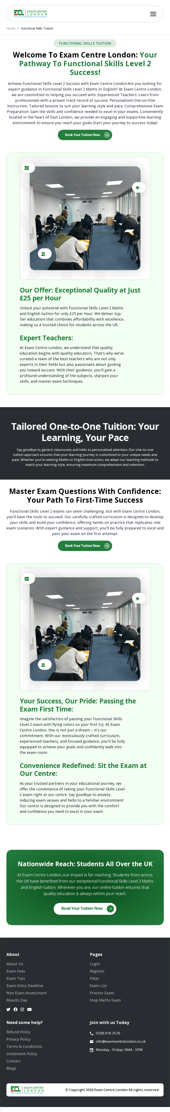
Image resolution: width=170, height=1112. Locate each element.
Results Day (16, 1000)
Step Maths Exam (105, 1000)
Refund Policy (18, 1031)
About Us (14, 963)
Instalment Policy (21, 1053)
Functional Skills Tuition (37, 28)
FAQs (94, 978)
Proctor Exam (102, 992)
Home (10, 28)
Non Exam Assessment (26, 992)
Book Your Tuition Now (83, 134)
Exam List (98, 985)
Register (97, 971)
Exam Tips (15, 978)
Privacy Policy (18, 1039)
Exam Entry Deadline (24, 985)
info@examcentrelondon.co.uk (121, 1041)
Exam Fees (15, 971)
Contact (13, 1060)
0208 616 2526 (108, 1033)
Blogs (11, 1068)
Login (95, 963)
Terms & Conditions (24, 1046)
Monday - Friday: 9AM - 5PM (119, 1049)
